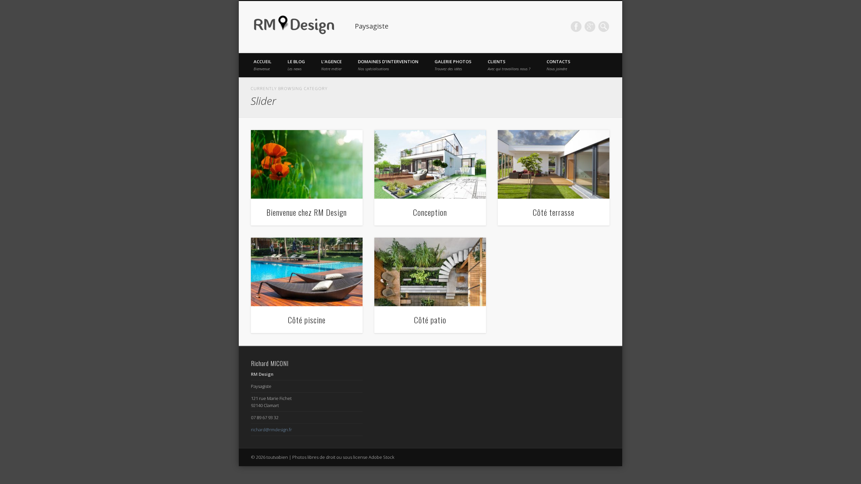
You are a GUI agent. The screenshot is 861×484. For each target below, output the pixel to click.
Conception (430, 212)
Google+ (590, 26)
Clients (509, 64)
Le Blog (296, 64)
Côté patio (430, 320)
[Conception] (430, 164)
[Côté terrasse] (553, 164)
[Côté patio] (430, 272)
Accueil (262, 64)
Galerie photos (453, 64)
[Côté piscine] (307, 272)
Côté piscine (307, 320)
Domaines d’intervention (388, 64)
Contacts (558, 64)
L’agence (331, 64)
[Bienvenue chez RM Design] (307, 164)
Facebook (576, 26)
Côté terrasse (553, 212)
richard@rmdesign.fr (271, 430)
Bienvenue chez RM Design (306, 212)
